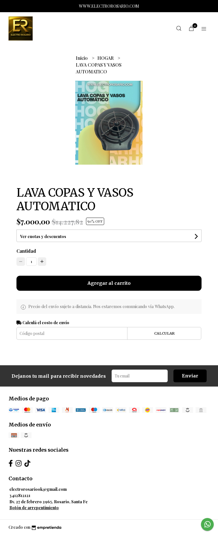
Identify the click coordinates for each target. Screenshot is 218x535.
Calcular (164, 333)
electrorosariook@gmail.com (38, 489)
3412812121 (19, 495)
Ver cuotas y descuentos (43, 236)
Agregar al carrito (109, 283)
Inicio (82, 58)
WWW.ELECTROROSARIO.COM (109, 6)
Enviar (190, 376)
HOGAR (106, 58)
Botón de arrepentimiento (34, 507)
